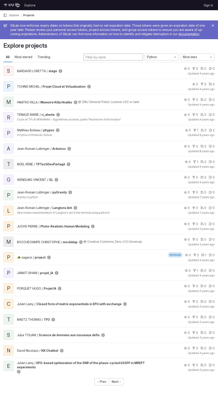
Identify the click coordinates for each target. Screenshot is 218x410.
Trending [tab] (43, 57)
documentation (188, 34)
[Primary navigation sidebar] (5, 15)
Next (115, 381)
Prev (102, 381)
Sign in (208, 5)
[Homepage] (11, 5)
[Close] (212, 25)
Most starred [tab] (23, 57)
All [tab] (8, 57)
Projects (28, 15)
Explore (30, 5)
